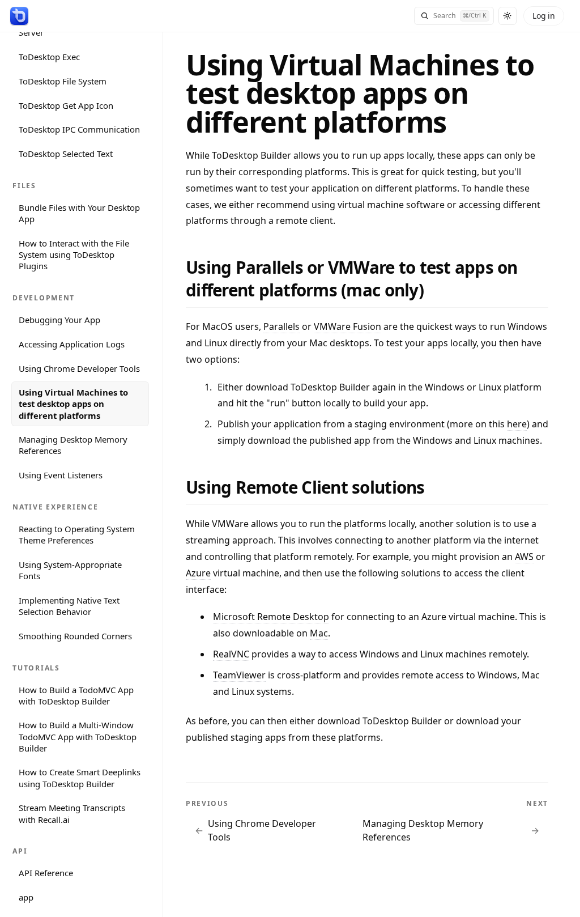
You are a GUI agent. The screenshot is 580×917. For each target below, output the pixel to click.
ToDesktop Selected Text (66, 153)
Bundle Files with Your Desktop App (79, 213)
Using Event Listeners (61, 475)
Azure (198, 573)
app (26, 897)
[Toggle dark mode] (507, 16)
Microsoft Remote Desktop (271, 616)
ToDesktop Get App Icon (66, 105)
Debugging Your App (59, 319)
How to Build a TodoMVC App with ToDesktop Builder (76, 695)
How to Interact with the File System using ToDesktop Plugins (74, 254)
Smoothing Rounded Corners (75, 636)
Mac (319, 633)
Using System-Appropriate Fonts (70, 570)
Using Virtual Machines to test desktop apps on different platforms (73, 404)
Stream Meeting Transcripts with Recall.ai (72, 813)
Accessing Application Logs (72, 344)
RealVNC (231, 654)
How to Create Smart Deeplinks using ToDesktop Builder (79, 777)
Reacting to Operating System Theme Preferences (77, 534)
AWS (524, 556)
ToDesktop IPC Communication (79, 129)
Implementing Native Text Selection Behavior (69, 606)
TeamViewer (239, 675)
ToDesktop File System (62, 81)
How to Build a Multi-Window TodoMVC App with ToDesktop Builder (78, 736)
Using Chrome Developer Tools (79, 368)
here (517, 424)
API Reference (46, 872)
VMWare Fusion (347, 326)
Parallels (281, 326)
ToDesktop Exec (49, 56)
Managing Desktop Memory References (73, 445)
